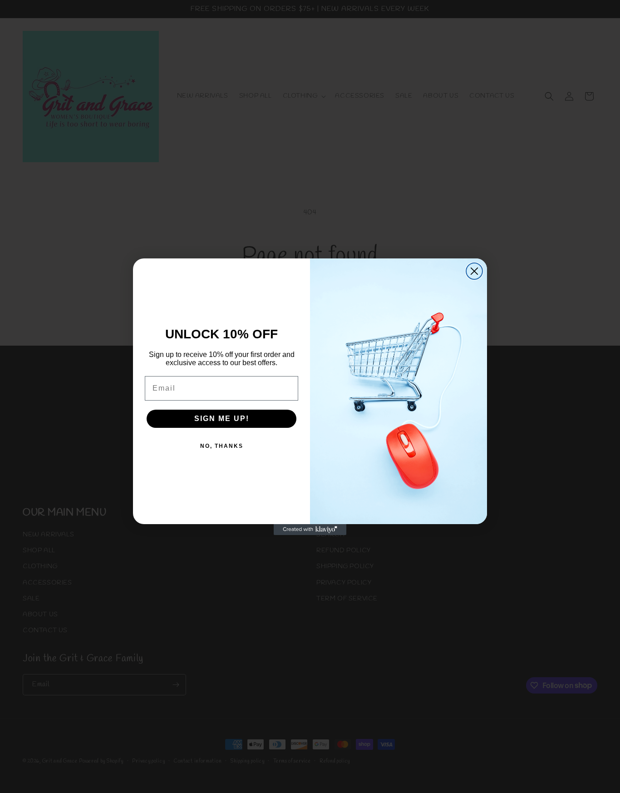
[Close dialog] (474, 271)
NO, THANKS (221, 446)
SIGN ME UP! (221, 418)
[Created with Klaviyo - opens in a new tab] (310, 529)
